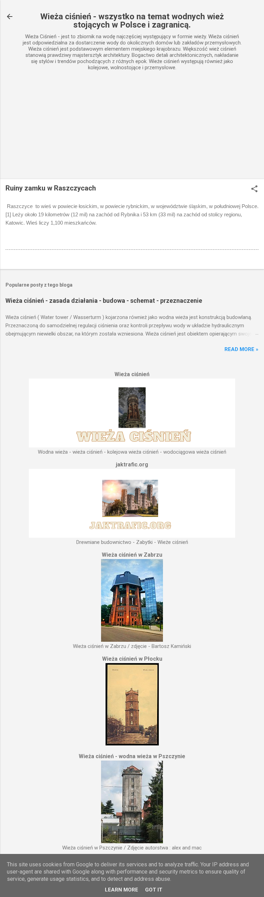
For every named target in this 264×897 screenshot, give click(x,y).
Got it (153, 890)
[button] (254, 189)
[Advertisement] (132, 127)
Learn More (121, 890)
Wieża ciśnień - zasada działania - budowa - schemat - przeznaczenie (104, 300)
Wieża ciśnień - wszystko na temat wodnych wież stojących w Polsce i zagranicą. (132, 21)
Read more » (241, 349)
